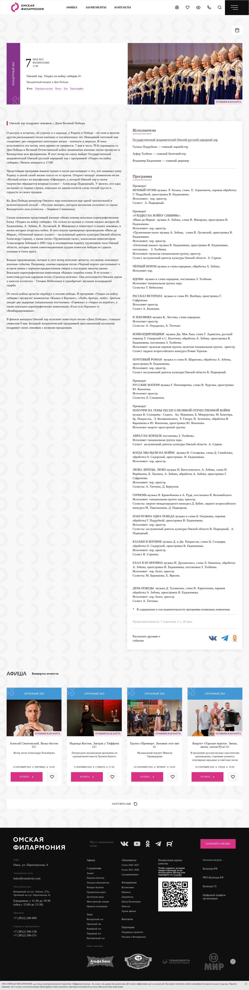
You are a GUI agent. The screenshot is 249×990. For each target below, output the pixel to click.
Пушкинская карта (96, 892)
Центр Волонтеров (131, 901)
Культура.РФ (210, 868)
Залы (89, 914)
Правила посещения (97, 906)
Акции (90, 873)
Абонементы (96, 7)
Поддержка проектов (132, 932)
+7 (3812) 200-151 (25, 935)
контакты (123, 7)
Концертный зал (95, 919)
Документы (127, 897)
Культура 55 (209, 886)
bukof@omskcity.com (26, 878)
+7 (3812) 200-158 (25, 931)
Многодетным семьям (98, 901)
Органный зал (94, 924)
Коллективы (128, 887)
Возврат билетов (95, 887)
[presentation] (233, 961)
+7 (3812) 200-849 (25, 918)
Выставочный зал (96, 938)
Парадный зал (94, 933)
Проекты (126, 892)
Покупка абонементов (98, 882)
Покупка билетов (95, 878)
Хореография (76, 88)
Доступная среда (95, 897)
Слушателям (94, 868)
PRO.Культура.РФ (213, 877)
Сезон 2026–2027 (130, 865)
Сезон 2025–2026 (130, 870)
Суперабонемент (130, 874)
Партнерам (128, 927)
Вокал (58, 88)
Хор (66, 88)
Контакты (127, 919)
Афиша (71, 7)
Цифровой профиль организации (214, 897)
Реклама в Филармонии (134, 937)
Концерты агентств (45, 673)
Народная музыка (44, 88)
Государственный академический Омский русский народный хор (175, 139)
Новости (126, 906)
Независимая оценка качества (170, 862)
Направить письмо (218, 843)
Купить (24, 777)
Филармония (129, 882)
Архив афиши (129, 911)
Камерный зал (94, 928)
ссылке (178, 874)
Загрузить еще (121, 804)
